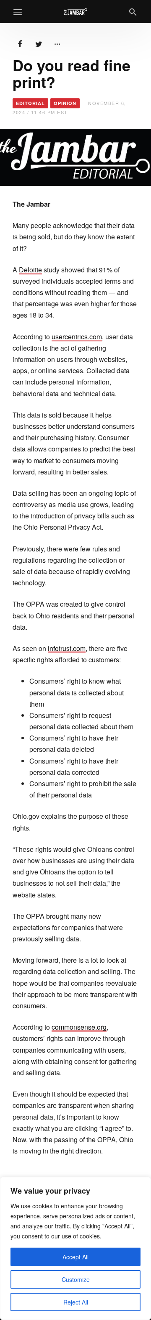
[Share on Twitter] (38, 43)
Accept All (75, 1257)
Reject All (75, 1302)
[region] (75, 1248)
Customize (76, 1279)
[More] (57, 43)
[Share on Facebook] (20, 43)
